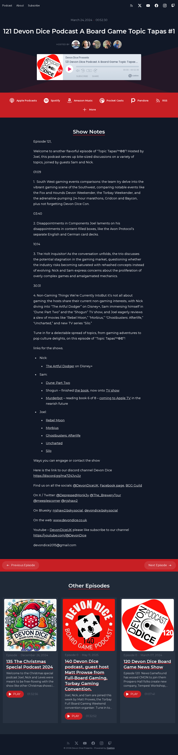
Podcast (7, 5)
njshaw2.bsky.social (68, 510)
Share (95, 76)
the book (82, 390)
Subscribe (34, 5)
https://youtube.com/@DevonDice (59, 535)
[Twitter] (139, 5)
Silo (48, 451)
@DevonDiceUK (85, 485)
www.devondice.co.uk (70, 520)
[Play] (69, 69)
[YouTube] (148, 5)
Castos (111, 748)
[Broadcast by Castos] (133, 76)
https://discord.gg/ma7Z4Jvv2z (57, 476)
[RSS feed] (131, 5)
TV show (112, 390)
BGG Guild (134, 485)
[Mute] (77, 70)
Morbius (52, 428)
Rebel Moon (55, 420)
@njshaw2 (69, 501)
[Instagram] (164, 5)
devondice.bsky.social (101, 510)
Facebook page (112, 485)
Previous (23, 565)
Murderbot (54, 398)
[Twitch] (173, 5)
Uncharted (54, 443)
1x (89, 70)
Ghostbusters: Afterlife (63, 435)
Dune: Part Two (58, 383)
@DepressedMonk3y (72, 495)
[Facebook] (156, 5)
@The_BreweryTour (105, 495)
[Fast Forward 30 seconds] (95, 70)
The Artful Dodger (60, 366)
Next (157, 565)
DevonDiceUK (61, 530)
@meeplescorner (46, 501)
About (20, 5)
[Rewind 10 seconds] (83, 70)
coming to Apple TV (115, 398)
